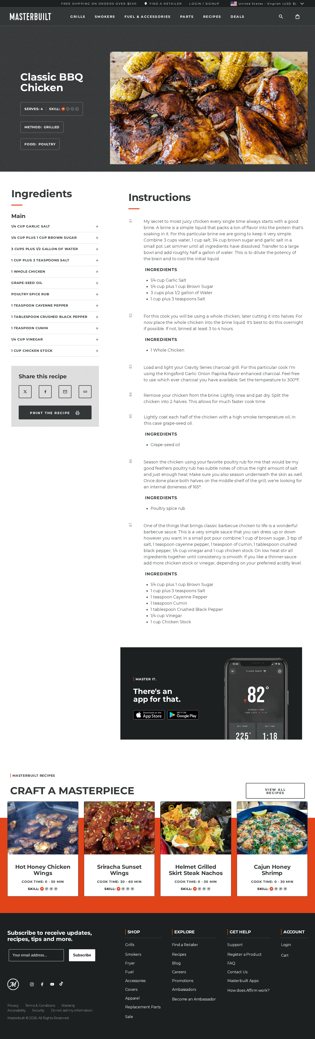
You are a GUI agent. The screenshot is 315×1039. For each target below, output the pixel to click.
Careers (179, 972)
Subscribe (82, 955)
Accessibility (17, 1010)
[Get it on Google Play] (149, 715)
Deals (238, 17)
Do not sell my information (71, 1010)
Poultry (47, 144)
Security (38, 1010)
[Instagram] (32, 984)
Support (235, 945)
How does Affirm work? (248, 990)
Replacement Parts (142, 1007)
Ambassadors (184, 989)
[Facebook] (42, 984)
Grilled (52, 127)
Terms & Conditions (40, 1005)
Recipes (212, 17)
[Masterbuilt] (35, 16)
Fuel (129, 972)
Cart (285, 955)
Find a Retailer (185, 945)
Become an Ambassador (194, 999)
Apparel (132, 998)
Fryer (130, 963)
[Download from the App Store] (183, 715)
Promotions (182, 981)
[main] (157, 467)
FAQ (231, 963)
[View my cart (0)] (297, 16)
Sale (129, 1017)
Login (286, 945)
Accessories (135, 981)
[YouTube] (52, 984)
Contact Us (237, 972)
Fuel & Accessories (148, 17)
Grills (77, 17)
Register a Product (244, 954)
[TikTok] (62, 984)
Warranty (68, 1005)
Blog (176, 963)
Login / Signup (204, 3)
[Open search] (281, 16)
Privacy (13, 1005)
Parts (187, 17)
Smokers (105, 17)
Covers (131, 989)
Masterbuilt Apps (242, 981)
